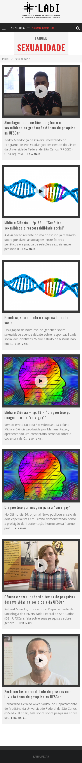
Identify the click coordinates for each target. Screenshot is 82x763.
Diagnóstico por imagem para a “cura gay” (37, 507)
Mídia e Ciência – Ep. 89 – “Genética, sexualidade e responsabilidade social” (34, 225)
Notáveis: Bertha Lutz (43, 27)
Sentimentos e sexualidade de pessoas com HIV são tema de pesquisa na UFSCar (38, 694)
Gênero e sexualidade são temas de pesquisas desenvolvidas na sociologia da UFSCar (39, 599)
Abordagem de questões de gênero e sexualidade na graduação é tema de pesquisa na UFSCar (39, 128)
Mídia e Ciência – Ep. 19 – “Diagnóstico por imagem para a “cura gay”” (38, 415)
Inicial (5, 59)
